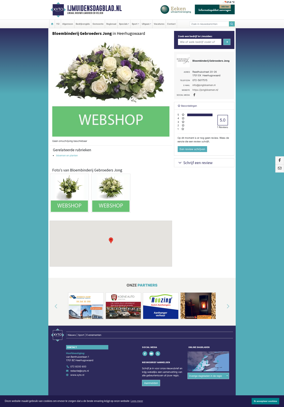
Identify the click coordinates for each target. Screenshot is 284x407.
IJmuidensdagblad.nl (94, 8)
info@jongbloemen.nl (203, 85)
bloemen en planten (67, 155)
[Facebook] (145, 353)
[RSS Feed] (158, 353)
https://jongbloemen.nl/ (205, 89)
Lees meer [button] (137, 401)
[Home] (52, 24)
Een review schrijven (192, 149)
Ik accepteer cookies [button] (265, 401)
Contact (171, 24)
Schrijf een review (197, 162)
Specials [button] (123, 24)
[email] (279, 168)
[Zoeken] (232, 23)
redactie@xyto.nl (79, 370)
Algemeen (67, 24)
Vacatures (159, 24)
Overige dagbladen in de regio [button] (205, 375)
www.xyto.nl (77, 374)
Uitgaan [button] (146, 24)
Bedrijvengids (83, 24)
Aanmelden (151, 383)
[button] (111, 240)
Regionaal (111, 24)
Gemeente (98, 24)
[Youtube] (151, 353)
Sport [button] (134, 24)
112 (57, 24)
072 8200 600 (78, 366)
